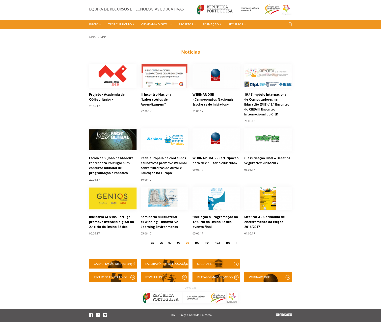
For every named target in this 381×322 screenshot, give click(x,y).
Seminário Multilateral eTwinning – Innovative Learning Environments (159, 222)
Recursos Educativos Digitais (110, 278)
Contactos (190, 287)
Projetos (186, 24)
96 (161, 242)
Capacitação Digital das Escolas (113, 265)
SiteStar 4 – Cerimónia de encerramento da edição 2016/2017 (264, 222)
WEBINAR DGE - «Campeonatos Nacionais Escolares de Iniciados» (212, 99)
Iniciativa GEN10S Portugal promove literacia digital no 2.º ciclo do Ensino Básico (111, 222)
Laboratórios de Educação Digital (166, 265)
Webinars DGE (259, 277)
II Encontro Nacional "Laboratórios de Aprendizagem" (156, 99)
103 (227, 242)
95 (152, 242)
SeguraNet (205, 263)
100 (196, 242)
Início (93, 24)
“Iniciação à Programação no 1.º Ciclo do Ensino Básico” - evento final (215, 222)
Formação (211, 24)
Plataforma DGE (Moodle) (217, 277)
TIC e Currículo (120, 24)
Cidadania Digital (155, 24)
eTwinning (153, 277)
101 (207, 242)
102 (217, 242)
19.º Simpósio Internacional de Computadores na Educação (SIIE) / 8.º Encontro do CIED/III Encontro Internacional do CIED (266, 104)
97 (169, 242)
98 (178, 242)
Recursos (235, 24)
